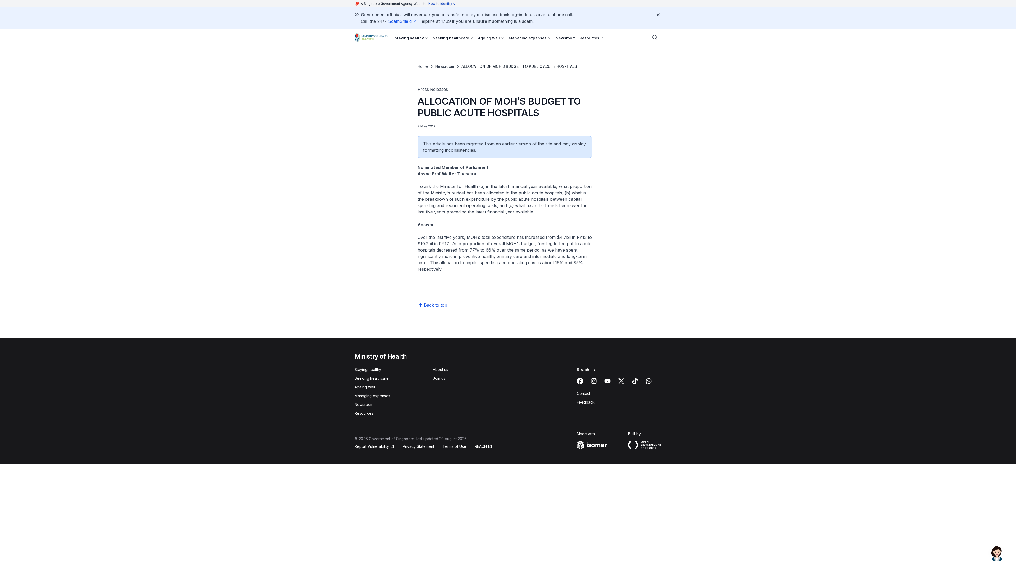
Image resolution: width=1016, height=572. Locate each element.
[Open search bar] (655, 37)
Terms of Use (454, 446)
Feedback (586, 402)
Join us (439, 378)
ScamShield (400, 21)
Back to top (435, 305)
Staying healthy (368, 369)
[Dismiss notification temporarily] (658, 14)
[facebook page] (580, 381)
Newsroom (565, 38)
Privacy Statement (418, 446)
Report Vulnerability (372, 446)
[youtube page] (607, 381)
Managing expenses (372, 396)
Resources (364, 413)
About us (440, 369)
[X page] (621, 381)
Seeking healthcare (372, 378)
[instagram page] (594, 381)
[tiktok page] (635, 381)
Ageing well (365, 387)
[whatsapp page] (649, 381)
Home (423, 66)
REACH (481, 446)
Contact (583, 393)
